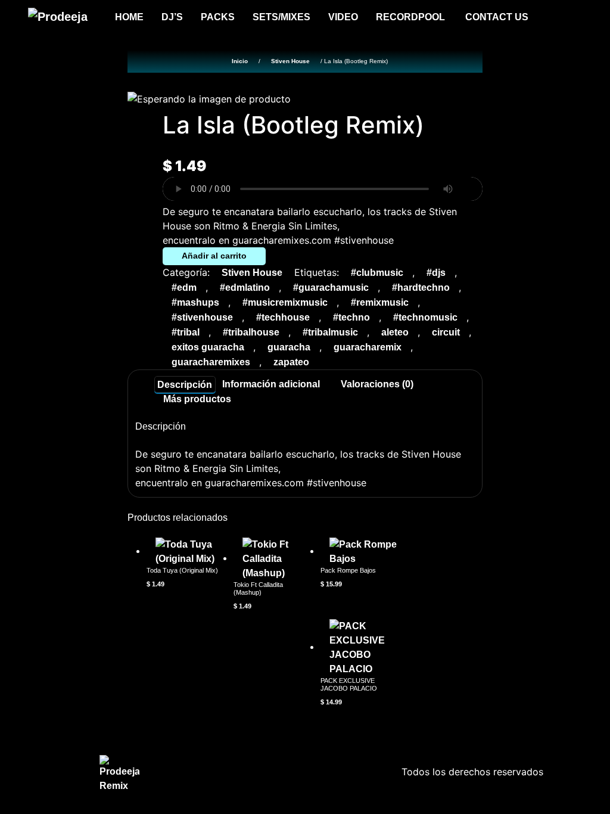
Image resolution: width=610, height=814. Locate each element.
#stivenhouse (202, 317)
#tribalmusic (330, 332)
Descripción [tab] (184, 384)
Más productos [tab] (197, 399)
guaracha (288, 347)
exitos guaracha (208, 347)
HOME (129, 17)
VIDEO (343, 17)
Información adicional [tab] (271, 384)
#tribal (186, 332)
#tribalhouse (251, 332)
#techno (351, 317)
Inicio (240, 61)
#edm (184, 287)
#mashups (195, 302)
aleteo (395, 332)
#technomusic (425, 317)
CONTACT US (496, 17)
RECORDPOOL (411, 17)
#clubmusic (377, 273)
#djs (436, 273)
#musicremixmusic (285, 302)
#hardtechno (421, 287)
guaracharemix (368, 347)
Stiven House (290, 61)
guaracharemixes (211, 362)
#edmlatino (245, 287)
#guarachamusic (331, 287)
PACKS (218, 17)
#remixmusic (380, 302)
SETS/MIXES (281, 17)
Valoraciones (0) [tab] (377, 384)
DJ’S (172, 17)
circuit (446, 332)
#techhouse (283, 317)
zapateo (291, 362)
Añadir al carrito (214, 255)
